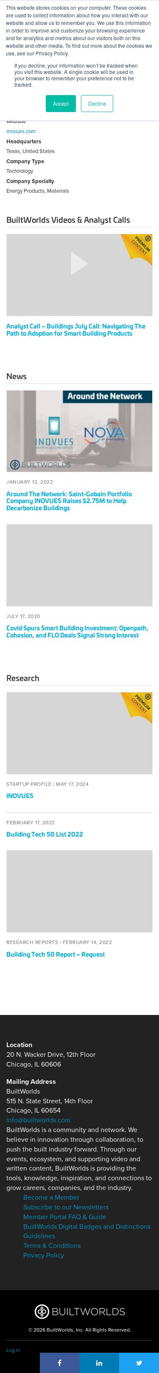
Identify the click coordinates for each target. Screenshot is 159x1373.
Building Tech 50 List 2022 (44, 833)
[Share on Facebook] (60, 1363)
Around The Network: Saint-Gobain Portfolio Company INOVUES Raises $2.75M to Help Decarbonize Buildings (69, 500)
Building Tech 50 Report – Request (55, 953)
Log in (13, 1350)
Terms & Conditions (52, 1246)
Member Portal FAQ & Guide (64, 1217)
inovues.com (21, 131)
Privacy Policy (43, 1255)
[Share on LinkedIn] (100, 1363)
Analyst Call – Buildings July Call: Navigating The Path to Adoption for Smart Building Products (75, 329)
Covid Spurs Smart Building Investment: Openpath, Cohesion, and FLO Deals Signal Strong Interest (77, 631)
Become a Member (51, 1197)
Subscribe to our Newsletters (66, 1207)
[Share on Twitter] (139, 1363)
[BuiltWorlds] (79, 1311)
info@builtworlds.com (38, 1120)
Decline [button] (97, 103)
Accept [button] (61, 103)
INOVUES (19, 795)
